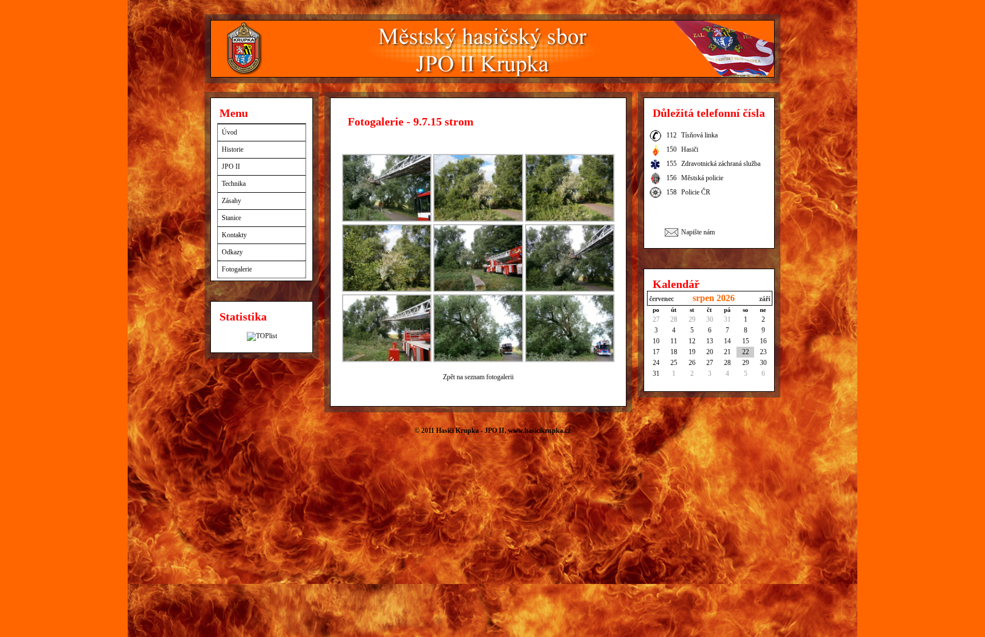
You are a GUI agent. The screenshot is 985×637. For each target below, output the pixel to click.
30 (709, 319)
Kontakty (234, 235)
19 (692, 352)
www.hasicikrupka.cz (539, 431)
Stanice (231, 218)
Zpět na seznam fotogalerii (478, 377)
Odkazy (232, 252)
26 (692, 363)
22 (745, 352)
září (764, 299)
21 (727, 352)
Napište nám (698, 232)
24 (656, 363)
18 (673, 352)
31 (727, 319)
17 (656, 352)
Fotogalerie (237, 269)
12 (692, 341)
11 (673, 341)
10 (656, 341)
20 (709, 352)
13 (709, 341)
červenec (661, 299)
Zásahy (231, 201)
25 (673, 363)
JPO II (231, 167)
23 (763, 352)
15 (745, 341)
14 (727, 341)
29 (692, 319)
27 (656, 319)
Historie (232, 149)
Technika (234, 184)
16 (763, 341)
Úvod (229, 132)
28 (673, 319)
